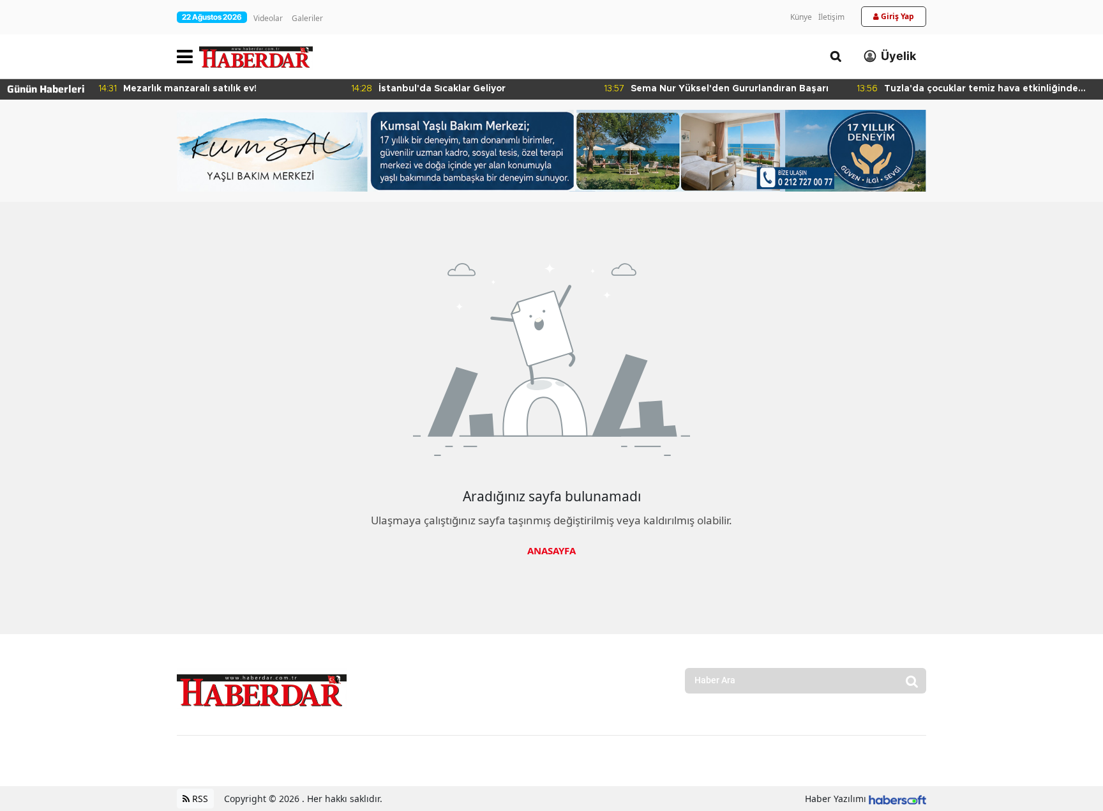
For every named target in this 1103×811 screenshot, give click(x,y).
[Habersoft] (897, 798)
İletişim (831, 16)
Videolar (268, 18)
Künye (801, 16)
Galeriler (307, 18)
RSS (199, 798)
